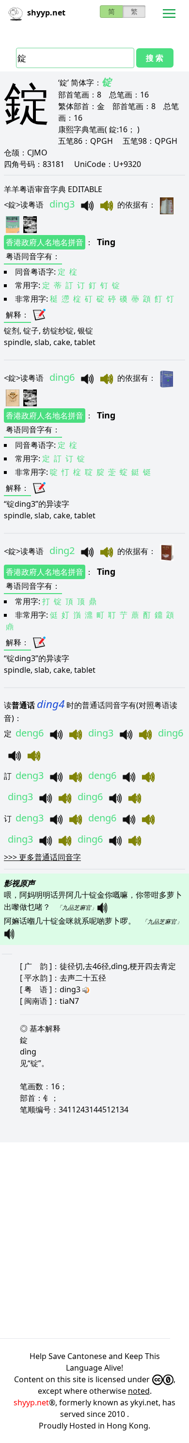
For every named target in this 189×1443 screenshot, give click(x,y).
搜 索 (154, 58)
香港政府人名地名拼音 (44, 242)
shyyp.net (31, 1402)
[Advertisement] (94, 1240)
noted (139, 1391)
